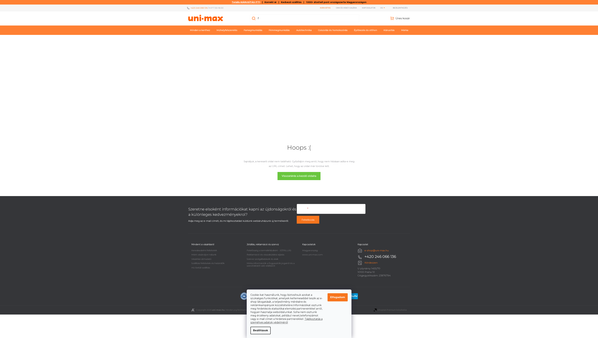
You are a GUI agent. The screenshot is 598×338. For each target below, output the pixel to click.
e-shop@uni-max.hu (376, 250)
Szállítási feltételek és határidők (208, 263)
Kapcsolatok (369, 8)
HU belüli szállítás (200, 267)
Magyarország (310, 250)
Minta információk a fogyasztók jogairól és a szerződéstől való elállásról (271, 264)
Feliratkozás (308, 219)
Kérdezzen (371, 262)
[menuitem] (200, 30)
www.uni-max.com (312, 254)
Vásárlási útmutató (201, 259)
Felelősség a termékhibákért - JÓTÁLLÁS (269, 250)
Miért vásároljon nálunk (203, 254)
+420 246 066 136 (199, 8)
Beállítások (260, 330)
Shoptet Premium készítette (392, 310)
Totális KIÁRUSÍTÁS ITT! (246, 2)
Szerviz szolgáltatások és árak (262, 259)
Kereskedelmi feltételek (204, 250)
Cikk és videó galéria (346, 8)
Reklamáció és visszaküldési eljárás (265, 254)
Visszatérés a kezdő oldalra (299, 175)
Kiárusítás (325, 8)
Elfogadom (337, 297)
